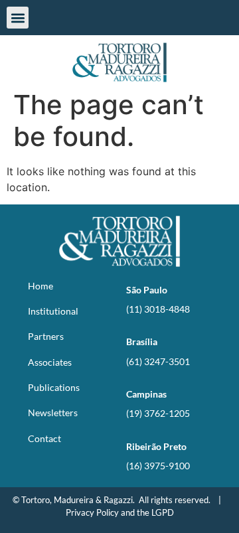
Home (40, 285)
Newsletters (53, 412)
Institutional (53, 311)
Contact (44, 438)
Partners (46, 336)
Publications (54, 387)
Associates (50, 362)
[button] (18, 18)
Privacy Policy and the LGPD (120, 512)
